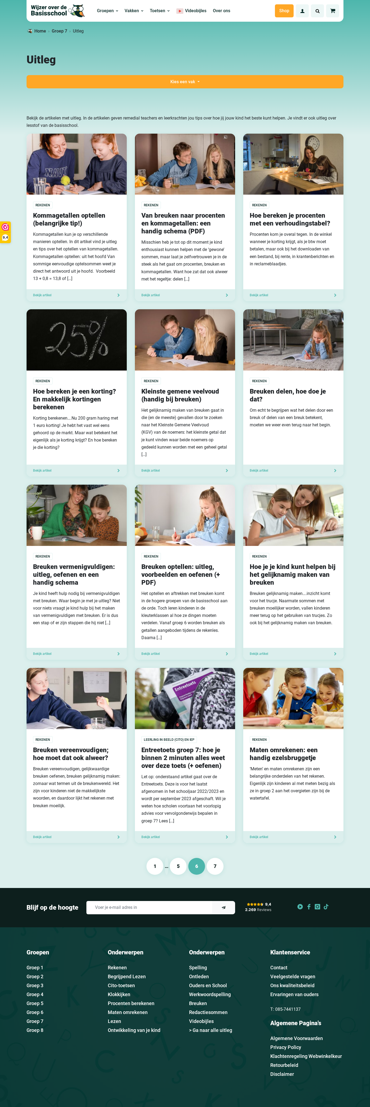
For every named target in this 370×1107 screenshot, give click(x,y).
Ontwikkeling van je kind (134, 1030)
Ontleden (199, 976)
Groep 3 (35, 985)
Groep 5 (35, 1003)
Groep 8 (35, 1030)
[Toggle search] (317, 10)
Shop (284, 10)
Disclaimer (282, 1074)
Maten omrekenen (128, 1012)
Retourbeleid (284, 1065)
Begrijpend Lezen (127, 976)
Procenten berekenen (131, 1003)
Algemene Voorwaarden (296, 1038)
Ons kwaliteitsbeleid (292, 985)
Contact (278, 967)
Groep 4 (35, 994)
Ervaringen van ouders (294, 994)
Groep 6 (35, 1012)
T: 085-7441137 (285, 1009)
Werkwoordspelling (210, 994)
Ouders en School (208, 985)
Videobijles (201, 1021)
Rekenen (117, 967)
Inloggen (302, 10)
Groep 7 (59, 31)
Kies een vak (183, 81)
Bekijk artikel (42, 295)
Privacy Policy (285, 1047)
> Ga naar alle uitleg (210, 1030)
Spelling (198, 967)
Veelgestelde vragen (292, 976)
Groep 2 (35, 976)
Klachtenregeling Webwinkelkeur (306, 1056)
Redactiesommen (208, 1012)
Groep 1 (35, 967)
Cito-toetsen (121, 985)
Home (40, 31)
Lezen (114, 1021)
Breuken (198, 1003)
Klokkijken (119, 994)
